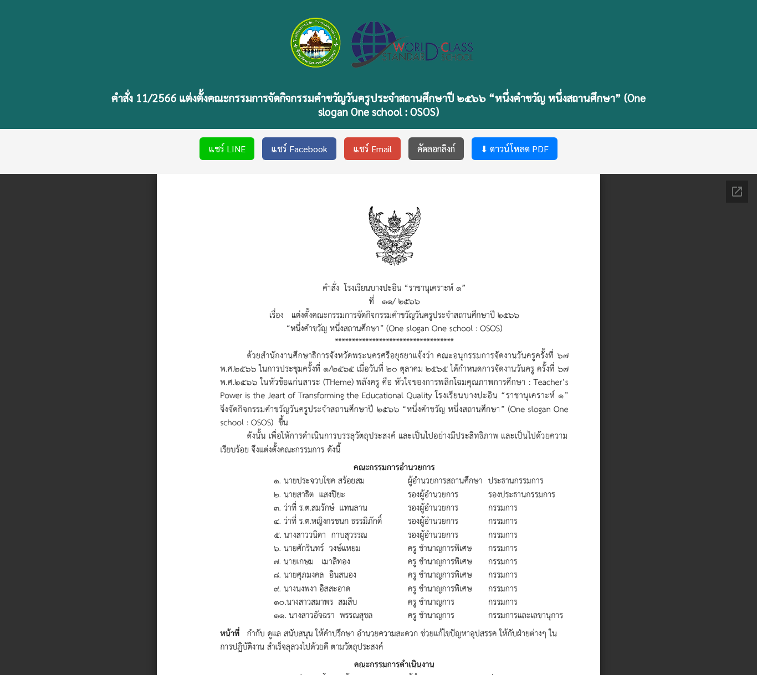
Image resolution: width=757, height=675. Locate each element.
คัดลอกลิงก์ (436, 148)
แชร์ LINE (226, 148)
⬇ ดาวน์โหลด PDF (514, 148)
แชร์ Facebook (299, 148)
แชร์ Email (372, 148)
